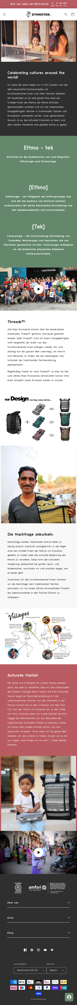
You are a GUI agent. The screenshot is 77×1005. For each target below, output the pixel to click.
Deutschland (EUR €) (27, 970)
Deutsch (53, 970)
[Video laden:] (38, 852)
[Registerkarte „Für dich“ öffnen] (69, 997)
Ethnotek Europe (41, 999)
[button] (4, 14)
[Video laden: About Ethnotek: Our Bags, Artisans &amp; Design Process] (38, 289)
